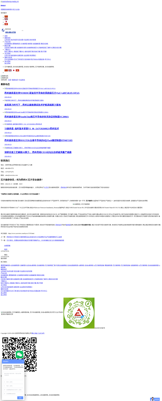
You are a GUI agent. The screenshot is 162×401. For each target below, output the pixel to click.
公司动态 (7, 39)
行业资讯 (27, 39)
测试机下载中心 (19, 51)
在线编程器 (36, 43)
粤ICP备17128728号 (38, 333)
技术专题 (14, 39)
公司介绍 (7, 55)
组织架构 (14, 55)
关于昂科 (7, 53)
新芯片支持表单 (25, 59)
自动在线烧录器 (72, 265)
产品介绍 (7, 41)
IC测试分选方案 (56, 47)
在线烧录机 (134, 265)
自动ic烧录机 (89, 265)
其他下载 (37, 51)
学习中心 (48, 59)
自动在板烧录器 (153, 265)
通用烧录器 (16, 43)
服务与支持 (8, 57)
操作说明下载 (29, 51)
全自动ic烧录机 (31, 265)
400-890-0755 (10, 32)
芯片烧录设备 (125, 265)
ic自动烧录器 (14, 265)
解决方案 (7, 45)
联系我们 (33, 55)
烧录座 (30, 43)
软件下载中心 (9, 51)
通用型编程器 (5, 265)
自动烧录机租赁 (31, 47)
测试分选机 (44, 43)
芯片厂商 (17, 59)
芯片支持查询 (9, 59)
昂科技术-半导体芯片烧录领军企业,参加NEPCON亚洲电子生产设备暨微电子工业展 (34, 237)
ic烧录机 (81, 265)
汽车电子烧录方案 (10, 47)
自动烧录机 (8, 43)
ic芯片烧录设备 (99, 265)
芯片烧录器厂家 (50, 265)
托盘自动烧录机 (61, 265)
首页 (6, 36)
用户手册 (43, 51)
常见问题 (20, 39)
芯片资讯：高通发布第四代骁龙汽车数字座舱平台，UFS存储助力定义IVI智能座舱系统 (35, 240)
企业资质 (27, 55)
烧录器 (68, 225)
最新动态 (7, 38)
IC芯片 (46, 187)
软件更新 (33, 39)
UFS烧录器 (24, 43)
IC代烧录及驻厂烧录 (44, 47)
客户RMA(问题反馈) (38, 59)
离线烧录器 (108, 265)
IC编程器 (23, 265)
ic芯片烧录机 (143, 265)
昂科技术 (64, 187)
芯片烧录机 (116, 265)
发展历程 (20, 55)
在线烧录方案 (21, 47)
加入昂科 (7, 61)
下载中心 (7, 49)
